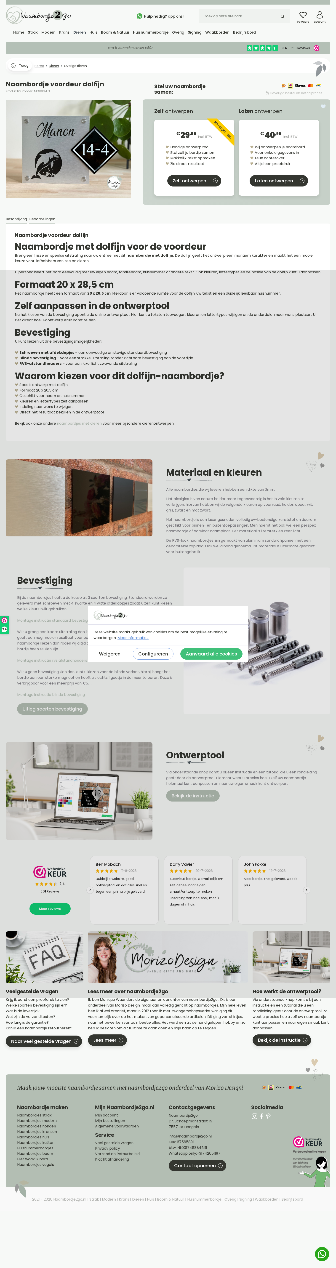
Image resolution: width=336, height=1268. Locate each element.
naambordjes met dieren (79, 423)
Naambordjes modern (37, 1121)
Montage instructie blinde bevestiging (51, 694)
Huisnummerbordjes (35, 1148)
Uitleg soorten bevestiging (52, 709)
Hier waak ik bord (32, 1159)
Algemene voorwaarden (117, 1126)
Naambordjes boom (35, 1153)
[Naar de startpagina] (40, 15)
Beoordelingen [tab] (42, 219)
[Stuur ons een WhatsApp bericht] (322, 1254)
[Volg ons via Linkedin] (268, 1116)
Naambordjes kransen (37, 1131)
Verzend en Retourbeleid (117, 1154)
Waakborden (266, 1199)
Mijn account (106, 1115)
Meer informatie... (133, 637)
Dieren (137, 1199)
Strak (93, 1199)
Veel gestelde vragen (114, 1143)
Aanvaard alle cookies (211, 654)
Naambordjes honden (36, 1126)
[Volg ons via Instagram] (254, 1116)
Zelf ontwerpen (189, 181)
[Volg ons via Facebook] (261, 1116)
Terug (23, 65)
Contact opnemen (195, 1165)
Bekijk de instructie (193, 796)
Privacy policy (107, 1148)
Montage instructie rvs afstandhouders (52, 660)
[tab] (16, 219)
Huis (150, 1199)
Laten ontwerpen (274, 181)
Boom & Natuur (170, 1199)
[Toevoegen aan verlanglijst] (323, 106)
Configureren (153, 654)
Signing (245, 1199)
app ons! (176, 16)
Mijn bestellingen (110, 1121)
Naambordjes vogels (35, 1164)
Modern (108, 1199)
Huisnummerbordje (203, 1199)
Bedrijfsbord (291, 1199)
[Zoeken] (282, 16)
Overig (230, 1199)
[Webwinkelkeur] (311, 1161)
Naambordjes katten (35, 1142)
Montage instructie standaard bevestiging (55, 620)
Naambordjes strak (34, 1115)
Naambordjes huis (33, 1137)
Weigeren (109, 654)
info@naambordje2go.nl (190, 1136)
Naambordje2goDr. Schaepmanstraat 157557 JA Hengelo (190, 1121)
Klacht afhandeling (112, 1159)
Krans (123, 1199)
